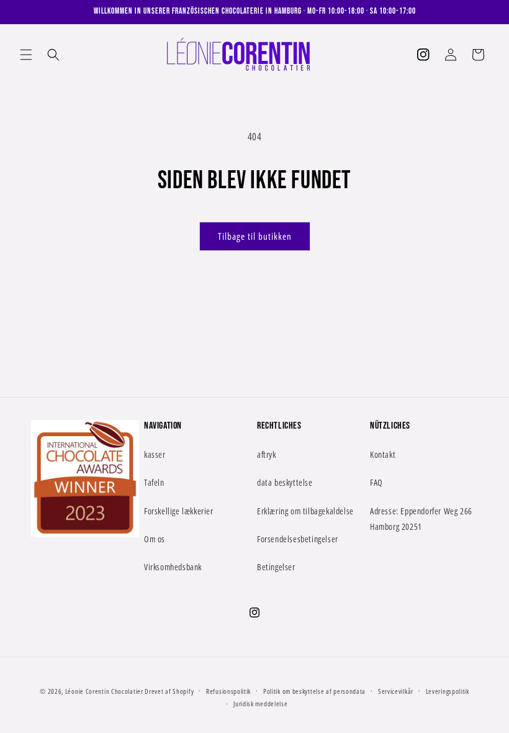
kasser (155, 454)
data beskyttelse (285, 482)
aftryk (266, 454)
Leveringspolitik (447, 691)
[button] (26, 54)
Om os (154, 539)
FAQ (376, 482)
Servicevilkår (395, 691)
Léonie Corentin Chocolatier (104, 691)
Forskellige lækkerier (179, 511)
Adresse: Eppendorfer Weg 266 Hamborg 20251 (421, 518)
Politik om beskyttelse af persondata (314, 691)
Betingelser (276, 567)
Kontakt (382, 454)
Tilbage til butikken (255, 236)
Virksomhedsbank (173, 567)
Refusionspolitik (228, 691)
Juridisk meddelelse (260, 703)
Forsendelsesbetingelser (297, 539)
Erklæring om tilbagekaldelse (305, 511)
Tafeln (154, 482)
